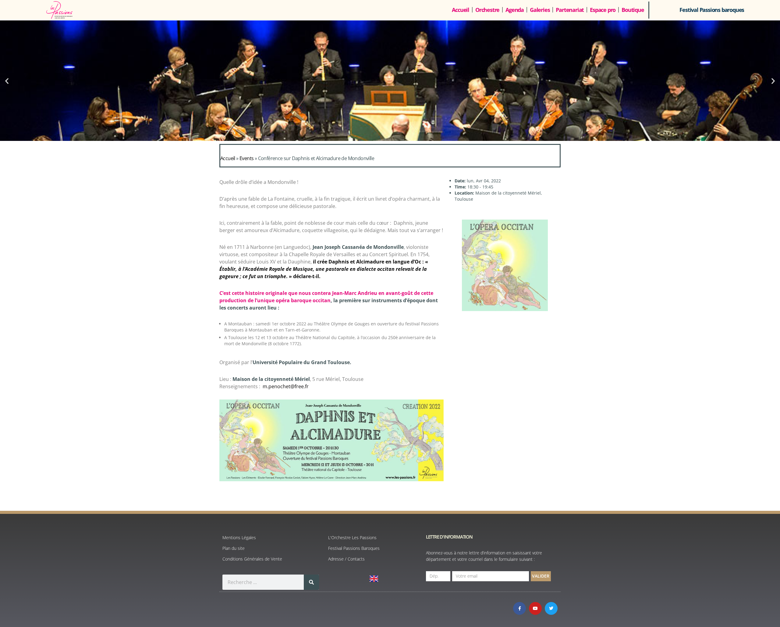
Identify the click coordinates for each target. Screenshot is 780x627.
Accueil (460, 9)
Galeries (540, 9)
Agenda (514, 9)
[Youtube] (535, 608)
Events (246, 158)
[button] (7, 80)
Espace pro (602, 9)
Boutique (633, 9)
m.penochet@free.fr (286, 386)
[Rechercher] (311, 582)
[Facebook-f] (519, 608)
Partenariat (570, 9)
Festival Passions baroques (711, 9)
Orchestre (487, 9)
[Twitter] (551, 608)
